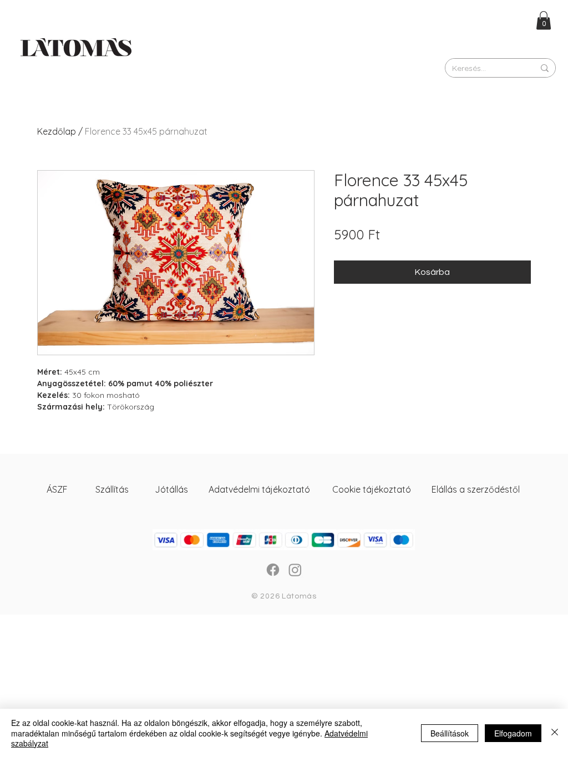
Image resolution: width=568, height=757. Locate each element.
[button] (543, 20)
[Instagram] (295, 569)
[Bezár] (554, 733)
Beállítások (449, 733)
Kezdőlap (56, 131)
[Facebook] (273, 569)
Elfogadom (513, 733)
